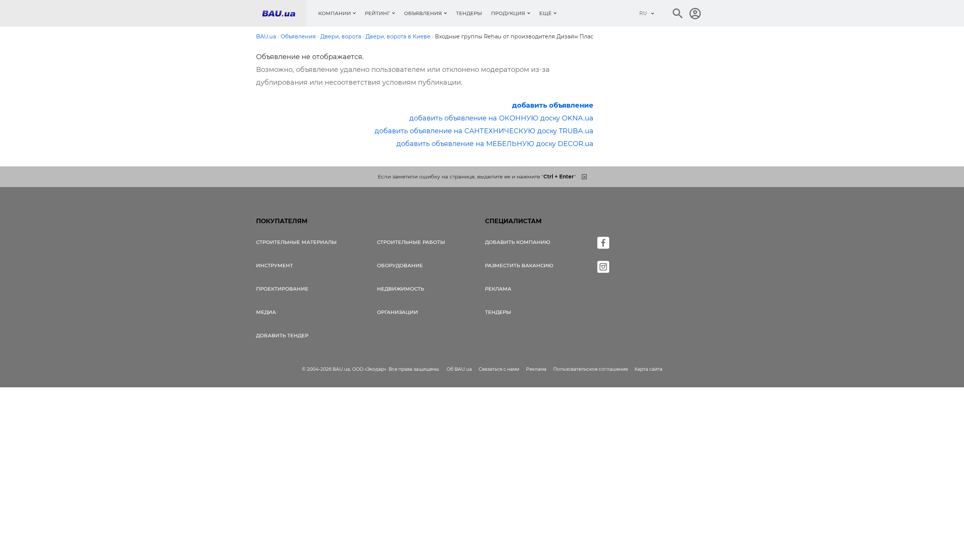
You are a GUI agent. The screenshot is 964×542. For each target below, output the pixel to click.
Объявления (423, 13)
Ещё (545, 13)
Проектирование (282, 289)
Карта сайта (648, 369)
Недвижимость (400, 289)
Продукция (508, 13)
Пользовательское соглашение (590, 369)
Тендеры (469, 13)
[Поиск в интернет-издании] (678, 13)
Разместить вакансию (519, 265)
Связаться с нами (499, 369)
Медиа (266, 312)
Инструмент (274, 265)
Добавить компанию (517, 242)
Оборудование (400, 265)
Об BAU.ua (459, 369)
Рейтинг (377, 13)
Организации (397, 312)
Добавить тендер (282, 335)
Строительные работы (411, 242)
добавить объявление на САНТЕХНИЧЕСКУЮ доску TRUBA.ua (484, 131)
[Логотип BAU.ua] (284, 13)
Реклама (498, 289)
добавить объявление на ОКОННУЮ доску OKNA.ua (501, 118)
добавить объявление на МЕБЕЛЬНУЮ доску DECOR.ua (495, 144)
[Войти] (695, 13)
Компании (334, 13)
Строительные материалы (296, 242)
